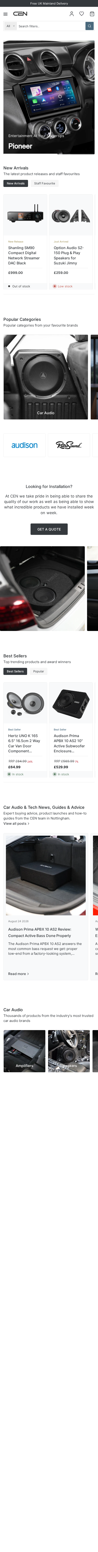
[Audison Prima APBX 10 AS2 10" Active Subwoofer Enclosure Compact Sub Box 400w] (71, 704)
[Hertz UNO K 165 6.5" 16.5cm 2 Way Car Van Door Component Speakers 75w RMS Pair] (25, 704)
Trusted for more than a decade (49, 3)
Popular (38, 671)
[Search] (89, 26)
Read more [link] (17, 973)
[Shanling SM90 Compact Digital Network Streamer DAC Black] (25, 216)
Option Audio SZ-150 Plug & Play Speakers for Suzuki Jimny (69, 255)
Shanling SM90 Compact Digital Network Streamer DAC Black (24, 255)
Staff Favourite (44, 183)
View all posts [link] (14, 823)
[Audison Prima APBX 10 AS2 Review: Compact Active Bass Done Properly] (46, 875)
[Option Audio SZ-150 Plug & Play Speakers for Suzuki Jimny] (71, 216)
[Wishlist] (81, 14)
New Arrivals (16, 183)
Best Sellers (15, 671)
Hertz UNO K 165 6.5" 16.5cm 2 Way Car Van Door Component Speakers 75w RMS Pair (24, 743)
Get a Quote (49, 529)
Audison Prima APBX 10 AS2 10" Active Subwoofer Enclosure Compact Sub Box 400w (69, 743)
